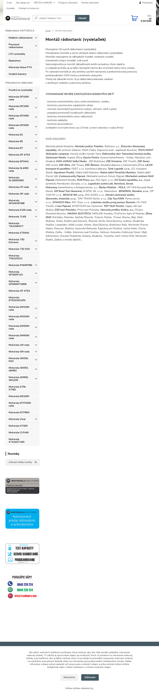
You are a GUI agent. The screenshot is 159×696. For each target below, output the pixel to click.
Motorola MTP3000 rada (20, 404)
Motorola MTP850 (19, 412)
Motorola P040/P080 (20, 265)
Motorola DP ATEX (19, 154)
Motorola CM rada (19, 345)
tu (92, 688)
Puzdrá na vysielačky (20, 90)
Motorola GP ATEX (19, 290)
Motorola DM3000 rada (19, 327)
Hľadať (82, 18)
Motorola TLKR (17, 216)
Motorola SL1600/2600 (16, 179)
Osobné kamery (17, 74)
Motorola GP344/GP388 (16, 202)
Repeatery (15, 60)
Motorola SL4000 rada (18, 169)
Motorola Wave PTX (20, 67)
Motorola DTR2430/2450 (17, 299)
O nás (9, 2)
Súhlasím (89, 677)
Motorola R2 (16, 134)
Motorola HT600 (18, 425)
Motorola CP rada (19, 187)
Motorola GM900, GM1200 (18, 379)
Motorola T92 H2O (19, 249)
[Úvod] (17, 18)
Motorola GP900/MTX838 (17, 283)
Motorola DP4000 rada (19, 127)
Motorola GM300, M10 (18, 360)
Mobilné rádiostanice (21, 37)
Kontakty (11, 8)
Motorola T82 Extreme (16, 241)
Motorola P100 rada (20, 210)
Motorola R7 (16, 148)
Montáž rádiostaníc (90, 2)
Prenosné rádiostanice (16, 46)
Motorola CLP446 (19, 432)
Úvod (47, 30)
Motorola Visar (17, 419)
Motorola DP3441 (19, 161)
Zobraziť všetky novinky (20, 462)
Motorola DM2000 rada (19, 318)
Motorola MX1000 (19, 396)
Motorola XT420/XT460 (16, 441)
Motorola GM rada (19, 351)
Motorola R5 (16, 141)
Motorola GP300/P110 (16, 273)
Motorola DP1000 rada (19, 98)
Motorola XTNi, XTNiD (17, 388)
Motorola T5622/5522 (15, 257)
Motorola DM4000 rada (19, 337)
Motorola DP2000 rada (19, 108)
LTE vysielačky (17, 54)
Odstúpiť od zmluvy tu (29, 8)
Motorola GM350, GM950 (18, 369)
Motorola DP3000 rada (19, 117)
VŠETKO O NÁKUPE (43, 2)
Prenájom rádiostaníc (68, 2)
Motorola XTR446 (19, 232)
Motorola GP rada (19, 193)
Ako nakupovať (23, 2)
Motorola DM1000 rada (19, 308)
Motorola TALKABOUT (16, 225)
